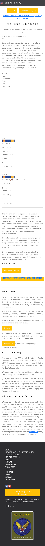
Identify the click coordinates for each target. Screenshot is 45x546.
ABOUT (8, 469)
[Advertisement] (22, 111)
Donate (12, 10)
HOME (8, 449)
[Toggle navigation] (42, 3)
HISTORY (8, 459)
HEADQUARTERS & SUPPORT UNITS (19, 452)
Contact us (8, 344)
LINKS (7, 474)
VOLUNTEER (10, 467)
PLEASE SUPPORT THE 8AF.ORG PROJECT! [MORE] (22, 278)
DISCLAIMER (10, 479)
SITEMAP (8, 477)
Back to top (9, 506)
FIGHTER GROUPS (12, 457)
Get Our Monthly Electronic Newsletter (22, 492)
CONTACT (9, 472)
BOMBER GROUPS (12, 454)
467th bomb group (11, 270)
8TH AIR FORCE (12, 3)
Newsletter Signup (29, 10)
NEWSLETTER (10, 464)
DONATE (8, 462)
